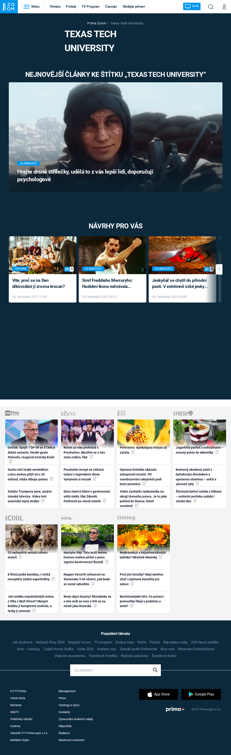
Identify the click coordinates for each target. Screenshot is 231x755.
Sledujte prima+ (134, 7)
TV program (103, 642)
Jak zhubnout (22, 642)
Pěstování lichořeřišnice (196, 649)
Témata (54, 7)
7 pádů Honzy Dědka (58, 649)
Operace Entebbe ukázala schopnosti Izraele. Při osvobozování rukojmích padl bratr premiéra (141, 477)
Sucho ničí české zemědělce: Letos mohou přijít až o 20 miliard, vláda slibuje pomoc (28, 474)
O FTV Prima (18, 691)
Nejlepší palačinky (134, 656)
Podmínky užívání (21, 719)
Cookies (15, 726)
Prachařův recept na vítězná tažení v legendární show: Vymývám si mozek (84, 474)
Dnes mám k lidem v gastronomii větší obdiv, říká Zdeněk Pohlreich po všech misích (87, 496)
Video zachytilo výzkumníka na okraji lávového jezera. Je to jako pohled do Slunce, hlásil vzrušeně (143, 499)
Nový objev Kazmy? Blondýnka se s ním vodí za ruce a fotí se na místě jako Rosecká (87, 601)
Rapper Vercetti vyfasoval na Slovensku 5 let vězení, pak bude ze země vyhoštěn (87, 579)
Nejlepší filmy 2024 (50, 642)
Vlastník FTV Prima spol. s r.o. (29, 733)
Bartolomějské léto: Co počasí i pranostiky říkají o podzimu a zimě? (142, 601)
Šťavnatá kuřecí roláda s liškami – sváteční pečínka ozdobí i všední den (199, 496)
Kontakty (64, 712)
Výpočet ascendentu (70, 656)
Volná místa (17, 698)
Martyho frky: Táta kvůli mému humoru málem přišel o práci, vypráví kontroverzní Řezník (85, 557)
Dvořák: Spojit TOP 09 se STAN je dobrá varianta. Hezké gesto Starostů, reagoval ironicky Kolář (31, 452)
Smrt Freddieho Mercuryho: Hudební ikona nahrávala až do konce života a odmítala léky (109, 283)
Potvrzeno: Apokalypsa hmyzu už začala (143, 450)
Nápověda (65, 726)
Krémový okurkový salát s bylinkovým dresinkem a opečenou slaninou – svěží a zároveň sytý (196, 477)
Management (67, 691)
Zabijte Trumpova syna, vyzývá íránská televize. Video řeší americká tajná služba (30, 496)
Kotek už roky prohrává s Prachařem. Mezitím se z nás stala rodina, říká (84, 452)
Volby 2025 (85, 649)
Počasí (155, 642)
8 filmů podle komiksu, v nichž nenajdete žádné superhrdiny (29, 577)
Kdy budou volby (175, 642)
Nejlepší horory (79, 642)
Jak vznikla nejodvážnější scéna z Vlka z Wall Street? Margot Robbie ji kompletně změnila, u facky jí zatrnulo (31, 604)
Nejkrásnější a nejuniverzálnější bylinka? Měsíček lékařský (143, 555)
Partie (141, 642)
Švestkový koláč (164, 656)
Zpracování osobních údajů (76, 719)
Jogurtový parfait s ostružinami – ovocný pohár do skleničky (199, 450)
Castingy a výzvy (69, 705)
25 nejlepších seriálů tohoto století (28, 555)
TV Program (90, 7)
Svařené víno (106, 649)
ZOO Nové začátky (205, 642)
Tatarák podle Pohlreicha (138, 649)
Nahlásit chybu (19, 740)
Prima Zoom (96, 23)
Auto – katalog (28, 649)
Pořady (71, 7)
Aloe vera (167, 649)
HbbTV (14, 712)
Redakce (64, 733)
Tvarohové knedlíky (103, 656)
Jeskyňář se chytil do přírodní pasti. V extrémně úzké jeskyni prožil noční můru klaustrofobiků (180, 283)
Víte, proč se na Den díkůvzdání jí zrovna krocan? (38, 283)
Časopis (111, 7)
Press (62, 698)
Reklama (15, 705)
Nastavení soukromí (71, 740)
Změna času (125, 642)
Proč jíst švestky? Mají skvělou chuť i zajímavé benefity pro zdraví (141, 579)
